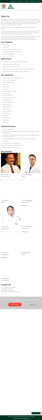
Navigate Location (20, 1)
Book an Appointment (36, 413)
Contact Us (39, 1)
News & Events (33, 1)
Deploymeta (26, 418)
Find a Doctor (13, 1)
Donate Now (27, 1)
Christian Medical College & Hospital (18, 416)
